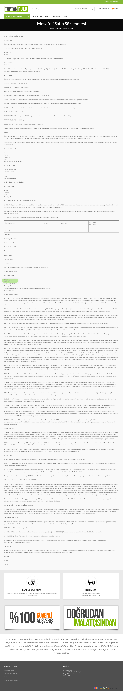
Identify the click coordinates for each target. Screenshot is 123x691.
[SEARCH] (92, 9)
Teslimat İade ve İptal (10, 673)
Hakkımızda (7, 676)
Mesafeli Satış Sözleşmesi (12, 680)
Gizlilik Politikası (9, 670)
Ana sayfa (53, 28)
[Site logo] (16, 9)
